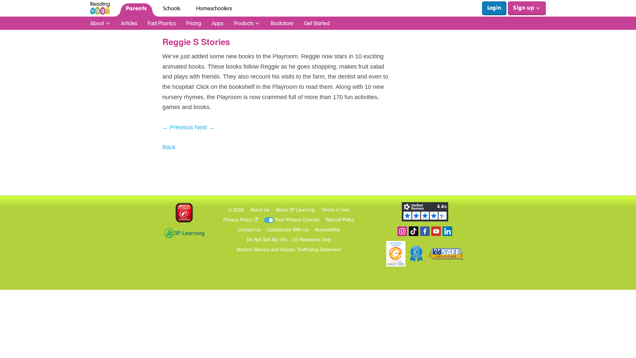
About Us (259, 209)
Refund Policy (340, 219)
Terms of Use (335, 209)
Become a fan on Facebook (425, 231)
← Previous (177, 127)
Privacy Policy (238, 219)
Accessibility (327, 229)
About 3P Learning (295, 209)
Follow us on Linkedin (447, 231)
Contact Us (249, 229)
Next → (205, 127)
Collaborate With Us (288, 229)
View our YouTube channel (436, 231)
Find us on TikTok (413, 231)
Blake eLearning (184, 212)
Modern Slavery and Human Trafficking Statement (289, 249)
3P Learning (184, 233)
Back (169, 147)
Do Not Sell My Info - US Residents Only (289, 239)
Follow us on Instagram (402, 231)
